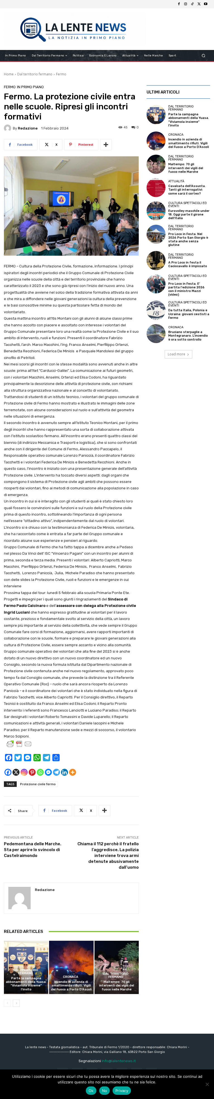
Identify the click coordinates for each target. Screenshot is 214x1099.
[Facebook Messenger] (48, 772)
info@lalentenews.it (119, 1061)
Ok (91, 1090)
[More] (106, 144)
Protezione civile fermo (38, 784)
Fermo (61, 74)
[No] (207, 1084)
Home (9, 74)
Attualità (176, 181)
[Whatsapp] (40, 772)
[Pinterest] (32, 772)
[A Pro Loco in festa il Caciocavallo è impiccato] (156, 260)
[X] (199, 4)
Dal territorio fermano (34, 74)
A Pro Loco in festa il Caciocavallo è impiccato (187, 264)
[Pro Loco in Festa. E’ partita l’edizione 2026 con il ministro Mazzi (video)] (156, 283)
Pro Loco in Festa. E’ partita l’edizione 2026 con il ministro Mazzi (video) (186, 289)
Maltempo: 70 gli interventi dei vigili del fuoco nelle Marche (116, 985)
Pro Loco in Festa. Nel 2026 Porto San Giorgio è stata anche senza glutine (188, 239)
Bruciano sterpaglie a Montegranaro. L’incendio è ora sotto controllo (188, 335)
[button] (203, 55)
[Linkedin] (64, 772)
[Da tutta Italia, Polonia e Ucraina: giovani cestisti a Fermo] (156, 310)
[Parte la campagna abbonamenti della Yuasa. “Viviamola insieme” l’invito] (156, 114)
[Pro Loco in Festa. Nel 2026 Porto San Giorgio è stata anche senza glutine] (156, 234)
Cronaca (70, 976)
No (104, 1090)
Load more (176, 354)
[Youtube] (205, 4)
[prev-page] (7, 1003)
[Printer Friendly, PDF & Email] (19, 744)
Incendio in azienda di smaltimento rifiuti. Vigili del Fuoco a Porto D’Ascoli (71, 985)
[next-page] (16, 1003)
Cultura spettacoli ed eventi (187, 205)
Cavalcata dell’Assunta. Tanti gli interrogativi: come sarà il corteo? (187, 189)
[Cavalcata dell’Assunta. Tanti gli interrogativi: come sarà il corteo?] (156, 187)
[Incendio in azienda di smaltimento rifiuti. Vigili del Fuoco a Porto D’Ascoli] (71, 967)
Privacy (121, 1090)
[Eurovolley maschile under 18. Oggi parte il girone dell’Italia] (156, 210)
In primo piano (30, 87)
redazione (28, 128)
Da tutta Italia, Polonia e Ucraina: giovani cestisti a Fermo (188, 313)
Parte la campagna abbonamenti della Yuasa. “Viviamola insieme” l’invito (26, 983)
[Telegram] (56, 772)
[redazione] (8, 128)
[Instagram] (185, 4)
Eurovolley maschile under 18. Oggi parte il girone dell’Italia (189, 214)
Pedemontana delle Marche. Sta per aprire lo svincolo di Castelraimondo (32, 849)
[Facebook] (179, 4)
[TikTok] (192, 4)
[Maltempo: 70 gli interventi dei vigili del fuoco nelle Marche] (116, 967)
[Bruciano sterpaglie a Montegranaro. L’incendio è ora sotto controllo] (156, 333)
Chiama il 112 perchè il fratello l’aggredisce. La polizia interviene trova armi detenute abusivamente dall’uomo (108, 855)
